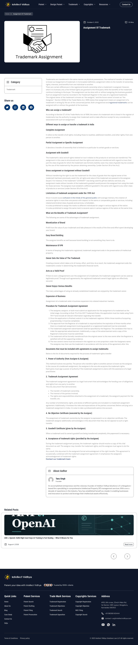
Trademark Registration (58, 602)
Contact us (8, 619)
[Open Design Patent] (64, 4)
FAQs (6, 623)
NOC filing (79, 610)
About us (7, 606)
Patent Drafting (29, 606)
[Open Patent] (46, 4)
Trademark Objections (57, 606)
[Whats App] (108, 624)
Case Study (8, 615)
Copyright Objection (82, 606)
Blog (5, 610)
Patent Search (29, 602)
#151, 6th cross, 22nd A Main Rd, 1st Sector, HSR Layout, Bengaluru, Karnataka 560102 (114, 605)
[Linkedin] (114, 624)
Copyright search (81, 615)
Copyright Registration (83, 602)
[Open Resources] (110, 4)
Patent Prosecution (30, 615)
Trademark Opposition (57, 615)
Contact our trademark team (58, 459)
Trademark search (56, 610)
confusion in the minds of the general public (80, 198)
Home (7, 14)
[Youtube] (103, 624)
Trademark (11, 89)
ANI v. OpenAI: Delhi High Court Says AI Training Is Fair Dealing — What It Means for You (38, 538)
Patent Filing (28, 610)
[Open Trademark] (79, 4)
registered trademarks (118, 102)
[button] (7, 107)
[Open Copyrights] (95, 4)
